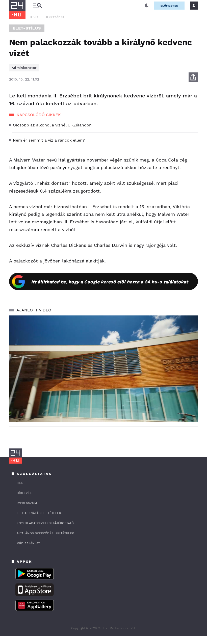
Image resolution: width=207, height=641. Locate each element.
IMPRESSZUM (27, 503)
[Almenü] (37, 5)
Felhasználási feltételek (39, 513)
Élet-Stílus (27, 28)
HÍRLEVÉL (24, 493)
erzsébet (56, 17)
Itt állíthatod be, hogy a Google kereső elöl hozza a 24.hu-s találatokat (109, 281)
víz (36, 17)
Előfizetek (169, 5)
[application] (103, 368)
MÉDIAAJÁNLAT (28, 543)
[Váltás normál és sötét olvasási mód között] (147, 6)
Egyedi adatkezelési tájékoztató (45, 523)
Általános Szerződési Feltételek (45, 533)
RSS (20, 483)
